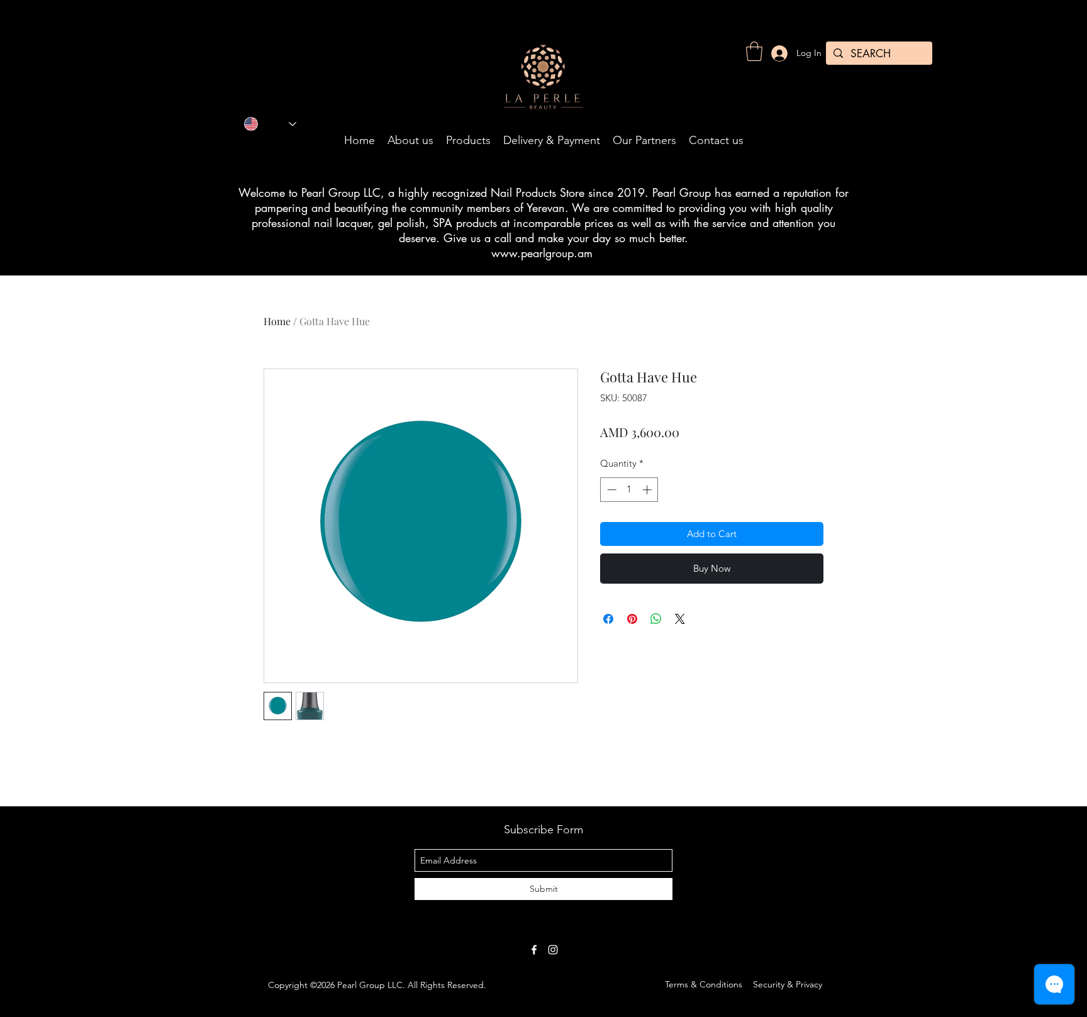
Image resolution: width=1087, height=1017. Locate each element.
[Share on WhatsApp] (656, 618)
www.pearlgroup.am (542, 252)
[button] (754, 51)
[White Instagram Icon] (553, 949)
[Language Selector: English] (270, 123)
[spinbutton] (629, 489)
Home (277, 321)
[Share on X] (680, 618)
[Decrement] (610, 489)
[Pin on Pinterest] (632, 618)
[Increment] (648, 489)
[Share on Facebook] (608, 618)
